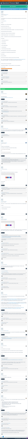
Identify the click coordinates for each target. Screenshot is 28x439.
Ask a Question (13, 6)
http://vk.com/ (11, 97)
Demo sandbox (5, 438)
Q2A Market (26, 438)
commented (2, 72)
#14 (3, 405)
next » (6, 436)
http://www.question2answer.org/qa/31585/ (19, 59)
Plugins (6, 14)
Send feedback (2, 438)
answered (2, 93)
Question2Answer (19, 438)
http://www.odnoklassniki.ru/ (5, 97)
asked (1, 14)
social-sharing (2, 68)
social (5, 68)
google (11, 68)
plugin (6, 68)
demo (17, 0)
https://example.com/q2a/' (13, 298)
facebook (9, 68)
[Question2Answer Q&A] (10, 3)
